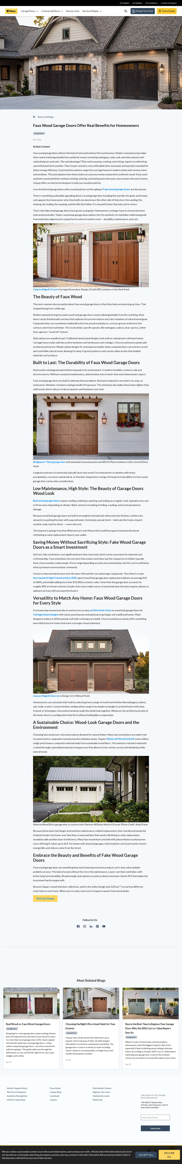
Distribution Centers (102, 1088)
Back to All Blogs (46, 117)
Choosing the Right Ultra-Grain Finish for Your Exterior (90, 1026)
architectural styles (101, 610)
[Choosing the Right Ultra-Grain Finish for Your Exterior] (91, 1003)
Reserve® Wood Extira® (120, 738)
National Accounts (101, 1096)
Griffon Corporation (16, 1099)
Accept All (146, 1154)
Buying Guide (72, 11)
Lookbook (54, 1096)
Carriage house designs (45, 614)
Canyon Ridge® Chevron (46, 695)
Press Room (55, 1088)
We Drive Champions (16, 1092)
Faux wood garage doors (116, 189)
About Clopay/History (17, 1088)
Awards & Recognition (17, 1096)
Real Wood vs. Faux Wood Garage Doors (28, 1024)
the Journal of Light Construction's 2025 (54, 577)
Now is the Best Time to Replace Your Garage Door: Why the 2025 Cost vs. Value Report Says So (149, 1028)
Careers (53, 1099)
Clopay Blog (55, 1092)
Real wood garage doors (46, 500)
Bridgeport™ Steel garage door (49, 461)
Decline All (169, 1154)
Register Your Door (101, 1092)
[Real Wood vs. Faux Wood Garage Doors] (31, 1003)
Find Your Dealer (45, 898)
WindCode (97, 1099)
